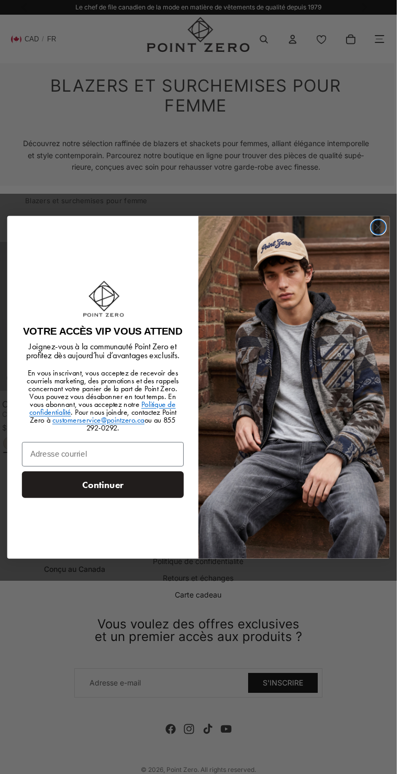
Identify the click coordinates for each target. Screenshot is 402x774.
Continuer (103, 484)
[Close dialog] (378, 226)
